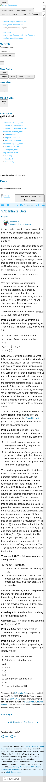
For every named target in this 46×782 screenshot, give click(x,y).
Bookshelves (29, 205)
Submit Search (8, 55)
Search (5, 779)
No (15, 737)
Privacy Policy (18, 767)
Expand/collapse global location (43, 204)
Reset (4, 73)
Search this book (7, 47)
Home (13, 205)
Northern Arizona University (21, 224)
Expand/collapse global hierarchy (4, 205)
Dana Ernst (14, 221)
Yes (6, 737)
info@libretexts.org (13, 772)
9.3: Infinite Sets (21, 693)
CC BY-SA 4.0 (14, 699)
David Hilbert (32, 418)
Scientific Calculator (13, 141)
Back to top (5, 714)
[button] (9, 159)
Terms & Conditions (33, 767)
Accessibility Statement (10, 769)
